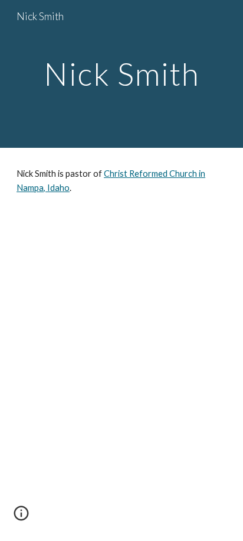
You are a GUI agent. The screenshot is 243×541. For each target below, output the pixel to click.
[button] (21, 517)
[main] (121, 73)
